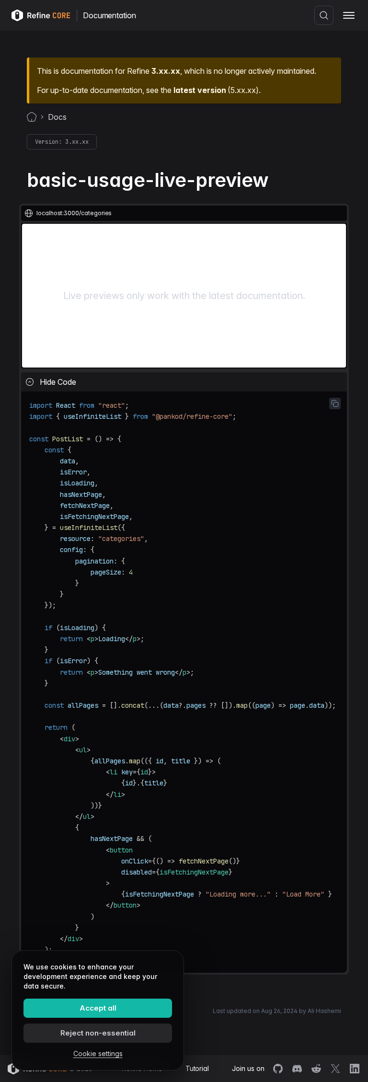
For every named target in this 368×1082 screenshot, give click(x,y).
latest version (199, 90)
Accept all (98, 1008)
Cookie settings (98, 1053)
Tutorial (197, 1068)
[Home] (31, 117)
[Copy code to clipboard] (335, 403)
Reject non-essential (98, 1032)
